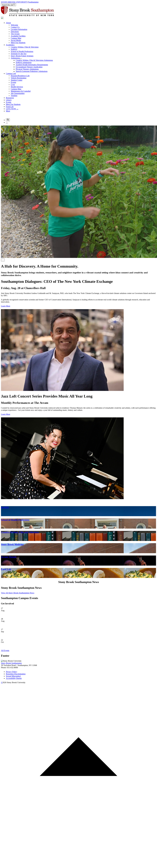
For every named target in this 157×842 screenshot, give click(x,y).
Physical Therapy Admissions (27, 69)
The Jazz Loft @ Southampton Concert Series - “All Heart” (24, 615)
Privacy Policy (11, 672)
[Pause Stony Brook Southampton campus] (3, 259)
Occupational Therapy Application (29, 67)
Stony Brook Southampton (11, 663)
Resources (10, 98)
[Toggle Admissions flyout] (21, 58)
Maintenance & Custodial (21, 91)
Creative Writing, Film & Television (25, 47)
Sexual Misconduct (13, 676)
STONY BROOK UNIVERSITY (14, 2)
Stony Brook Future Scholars (22, 56)
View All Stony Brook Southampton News (17, 593)
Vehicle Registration (18, 78)
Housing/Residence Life (20, 76)
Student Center (16, 80)
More (8, 111)
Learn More (5, 306)
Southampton (33, 2)
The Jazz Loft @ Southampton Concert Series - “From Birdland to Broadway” (31, 646)
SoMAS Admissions (24, 62)
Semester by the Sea (18, 54)
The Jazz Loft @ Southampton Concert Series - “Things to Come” (26, 636)
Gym (13, 84)
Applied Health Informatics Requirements (32, 65)
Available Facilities (18, 36)
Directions (15, 32)
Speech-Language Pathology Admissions (31, 71)
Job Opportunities (18, 93)
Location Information (19, 29)
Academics (10, 45)
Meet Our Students (18, 43)
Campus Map (16, 38)
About (8, 23)
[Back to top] (78, 840)
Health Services (17, 87)
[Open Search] (8, 119)
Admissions (15, 58)
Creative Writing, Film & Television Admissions (34, 60)
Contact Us (15, 27)
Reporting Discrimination (16, 674)
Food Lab (9, 107)
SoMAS (14, 49)
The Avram (15, 34)
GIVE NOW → (12, 109)
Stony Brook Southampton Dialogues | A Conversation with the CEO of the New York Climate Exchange (42, 625)
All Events (5, 650)
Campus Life (11, 73)
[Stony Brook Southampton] (2, 19)
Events (13, 82)
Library (9, 100)
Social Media (16, 40)
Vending (14, 96)
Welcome (14, 25)
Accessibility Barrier (14, 678)
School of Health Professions (22, 51)
